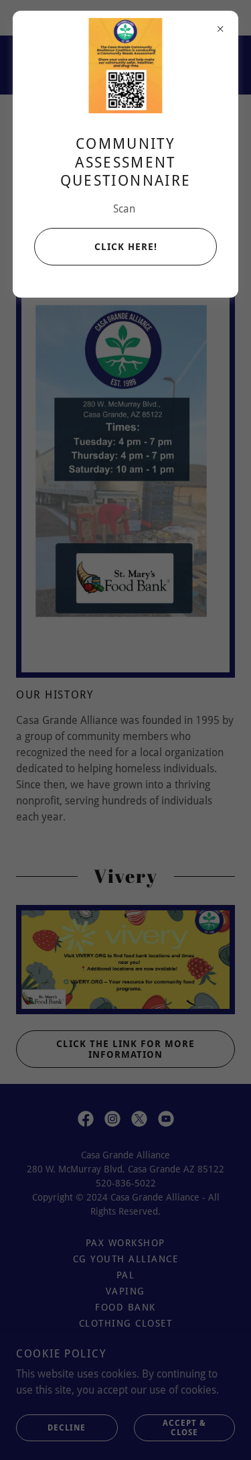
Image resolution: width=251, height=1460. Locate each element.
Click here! (125, 246)
